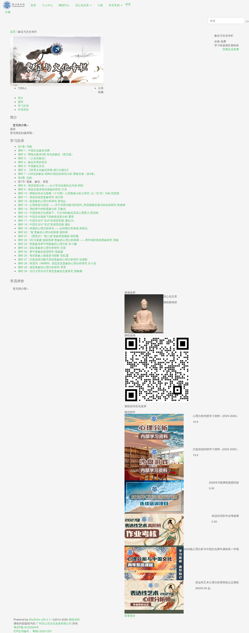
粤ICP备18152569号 (26, 627)
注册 (8, 12)
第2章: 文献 (25, 177)
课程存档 (74, 619)
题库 (20, 102)
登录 (128, 4)
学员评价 (23, 109)
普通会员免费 (231, 49)
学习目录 (23, 105)
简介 (20, 98)
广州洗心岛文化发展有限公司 (54, 623)
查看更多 (129, 615)
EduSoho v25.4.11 (40, 619)
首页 (13, 31)
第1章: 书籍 (25, 146)
